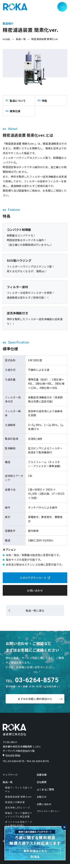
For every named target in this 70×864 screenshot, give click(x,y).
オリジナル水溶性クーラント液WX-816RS (18, 823)
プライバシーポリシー (48, 811)
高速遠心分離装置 (15, 802)
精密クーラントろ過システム (18, 789)
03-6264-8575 (37, 680)
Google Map (12, 755)
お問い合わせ (35, 590)
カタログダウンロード (33, 578)
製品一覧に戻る (35, 610)
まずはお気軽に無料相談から (35, 699)
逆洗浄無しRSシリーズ (17, 807)
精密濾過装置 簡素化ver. (18, 796)
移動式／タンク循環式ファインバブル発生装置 (18, 814)
